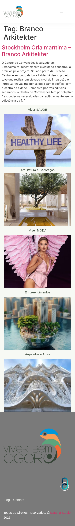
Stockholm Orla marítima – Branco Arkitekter (36, 51)
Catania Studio (60, 512)
